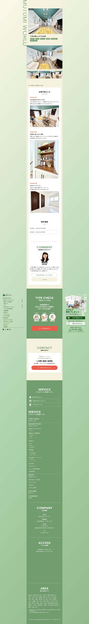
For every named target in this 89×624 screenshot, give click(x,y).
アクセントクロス (34, 40)
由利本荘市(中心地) (53, 603)
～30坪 (37, 38)
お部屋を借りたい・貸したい (46, 401)
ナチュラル (43, 38)
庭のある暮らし (54, 38)
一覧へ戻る (44, 279)
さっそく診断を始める (44, 328)
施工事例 (32, 85)
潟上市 (30, 595)
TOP (29, 85)
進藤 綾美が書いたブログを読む (44, 275)
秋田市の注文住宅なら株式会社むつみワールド (44, 619)
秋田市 (48, 38)
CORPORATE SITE (46, 405)
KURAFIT (31, 9)
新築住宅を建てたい (46, 397)
